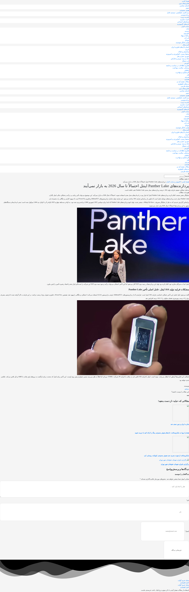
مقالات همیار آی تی (183, 82)
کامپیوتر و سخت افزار (173, 182)
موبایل (187, 40)
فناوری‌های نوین (184, 3)
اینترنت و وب (185, 17)
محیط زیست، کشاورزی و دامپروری (177, 54)
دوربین (187, 31)
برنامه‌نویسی (185, 15)
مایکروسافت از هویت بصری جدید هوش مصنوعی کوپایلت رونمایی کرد (166, 455)
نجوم (187, 8)
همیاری (187, 79)
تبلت (187, 29)
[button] (94, 174)
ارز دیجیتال (185, 61)
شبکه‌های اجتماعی (183, 22)
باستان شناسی (184, 6)
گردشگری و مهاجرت (182, 72)
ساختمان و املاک (183, 52)
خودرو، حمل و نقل (183, 56)
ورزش (187, 77)
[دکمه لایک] (188, 395)
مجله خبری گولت (183, 580)
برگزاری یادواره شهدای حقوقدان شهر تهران (175, 464)
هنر (188, 75)
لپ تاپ (186, 38)
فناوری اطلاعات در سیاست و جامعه (177, 65)
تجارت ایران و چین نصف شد (180, 424)
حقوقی (186, 70)
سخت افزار (185, 26)
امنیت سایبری (184, 19)
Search (187, 176)
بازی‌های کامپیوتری (183, 24)
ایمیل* (187, 531)
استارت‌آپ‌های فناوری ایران (180, 47)
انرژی (187, 49)
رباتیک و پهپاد (185, 35)
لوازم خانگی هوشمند (182, 42)
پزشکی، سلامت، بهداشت (180, 68)
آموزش (186, 63)
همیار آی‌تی (185, 1)
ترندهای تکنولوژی (183, 84)
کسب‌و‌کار (186, 45)
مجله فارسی (185, 86)
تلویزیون (186, 33)
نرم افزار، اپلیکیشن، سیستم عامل (178, 12)
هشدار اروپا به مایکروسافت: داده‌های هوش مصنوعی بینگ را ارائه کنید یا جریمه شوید (162, 433)
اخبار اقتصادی (184, 583)
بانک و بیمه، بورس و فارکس (180, 58)
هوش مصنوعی (184, 10)
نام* (187, 500)
